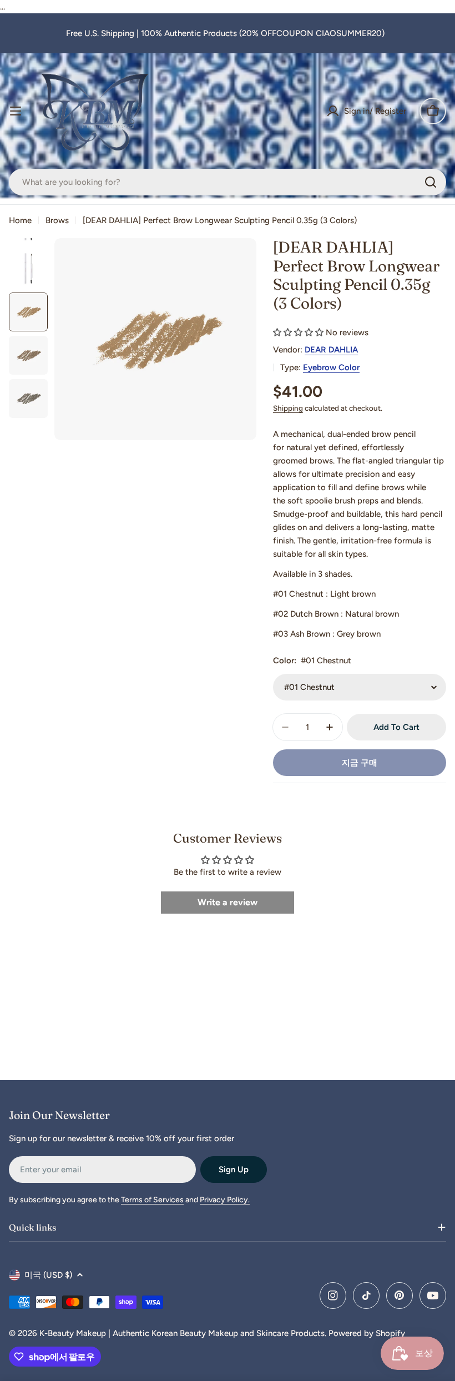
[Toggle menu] (15, 111)
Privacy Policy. (225, 1199)
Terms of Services (152, 1199)
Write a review (227, 902)
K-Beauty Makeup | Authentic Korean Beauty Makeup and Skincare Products (182, 1333)
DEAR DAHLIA (331, 350)
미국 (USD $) (48, 1275)
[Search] (430, 182)
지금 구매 (359, 763)
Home (20, 220)
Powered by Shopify (366, 1333)
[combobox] (227, 182)
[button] (298, 332)
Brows (57, 220)
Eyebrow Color (331, 367)
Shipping (288, 408)
